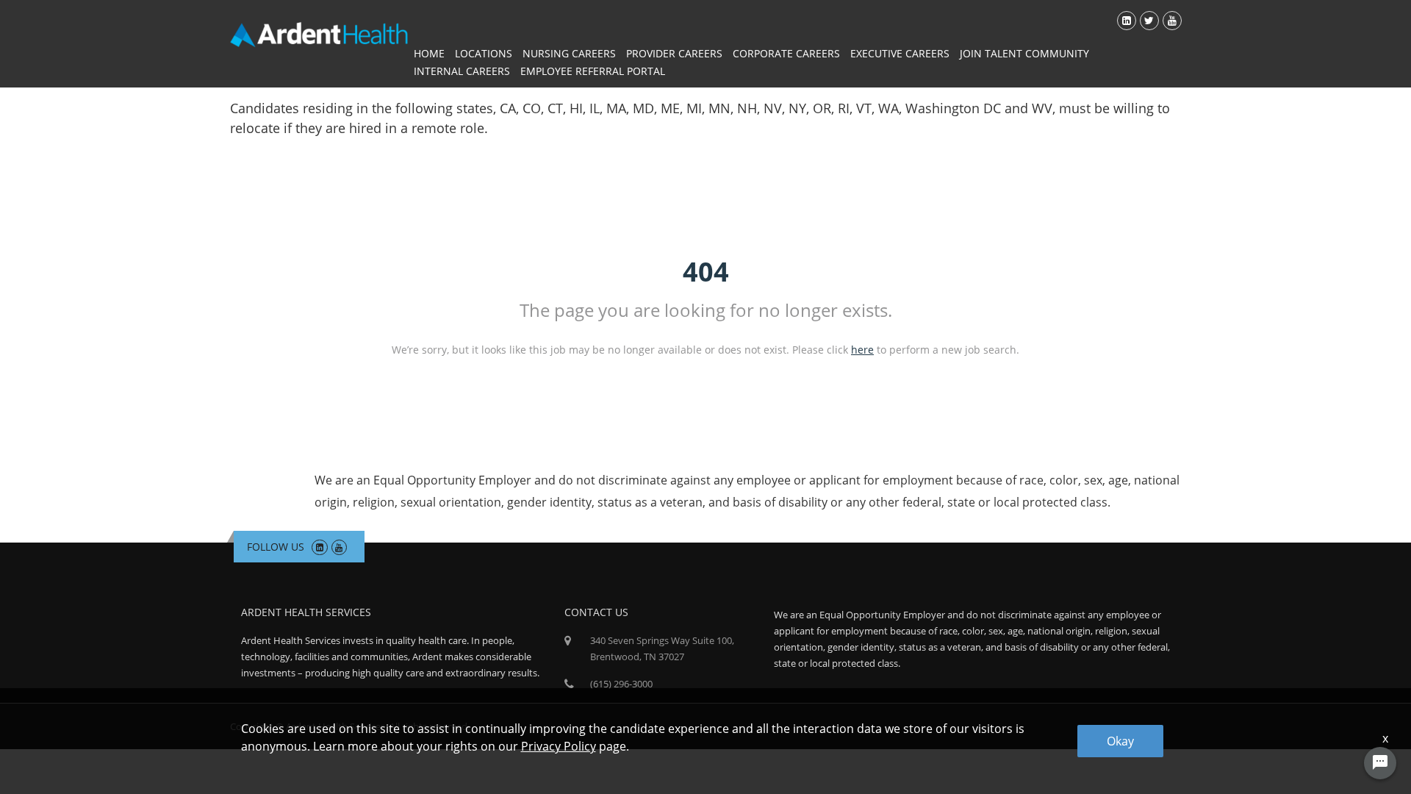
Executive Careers (899, 53)
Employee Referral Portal (592, 71)
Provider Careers (674, 53)
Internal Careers (462, 71)
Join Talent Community (1024, 53)
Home (429, 53)
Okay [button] (1120, 741)
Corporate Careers (786, 53)
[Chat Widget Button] (1380, 763)
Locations (483, 53)
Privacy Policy (558, 746)
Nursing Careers (569, 53)
